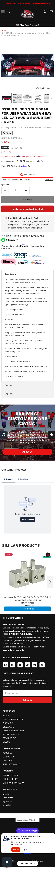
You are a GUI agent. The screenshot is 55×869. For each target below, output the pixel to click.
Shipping (8, 394)
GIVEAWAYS (8, 727)
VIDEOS (6, 742)
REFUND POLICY (10, 779)
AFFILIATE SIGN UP (11, 764)
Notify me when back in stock (27, 209)
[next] (50, 582)
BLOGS (6, 716)
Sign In (6, 794)
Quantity (5, 184)
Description (10, 274)
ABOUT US (7, 753)
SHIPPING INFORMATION (14, 783)
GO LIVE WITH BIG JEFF (13, 731)
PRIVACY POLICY (10, 775)
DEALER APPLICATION (13, 719)
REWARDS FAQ (9, 738)
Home (4, 30)
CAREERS (7, 761)
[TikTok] (27, 664)
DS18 (6, 142)
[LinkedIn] (42, 664)
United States (26, 820)
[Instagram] (12, 664)
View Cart (7, 805)
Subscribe (27, 700)
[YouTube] (20, 664)
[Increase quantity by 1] (26, 190)
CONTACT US (9, 757)
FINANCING (8, 723)
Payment (8, 385)
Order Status (8, 798)
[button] (6, 98)
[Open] (7, 862)
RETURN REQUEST (11, 734)
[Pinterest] (34, 664)
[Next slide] (51, 98)
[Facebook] (5, 664)
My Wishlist (7, 802)
